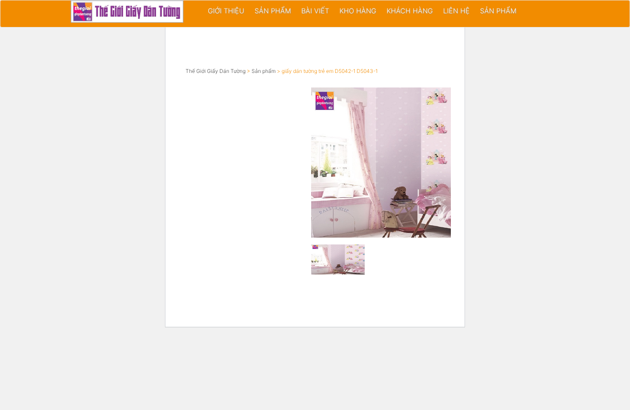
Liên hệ (456, 10)
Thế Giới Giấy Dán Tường (216, 71)
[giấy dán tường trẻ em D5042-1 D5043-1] (398, 162)
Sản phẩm (273, 10)
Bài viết (315, 10)
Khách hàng (410, 10)
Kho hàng (357, 10)
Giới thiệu (226, 10)
